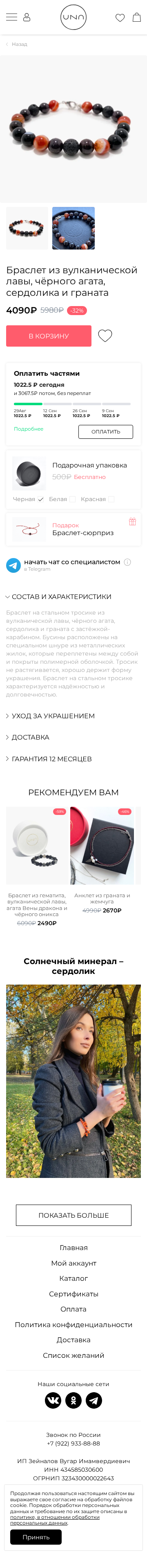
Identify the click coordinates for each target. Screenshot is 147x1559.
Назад (19, 44)
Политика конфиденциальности (74, 1325)
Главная (74, 1248)
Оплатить (105, 432)
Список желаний (74, 1355)
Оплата (73, 1309)
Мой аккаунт (73, 1263)
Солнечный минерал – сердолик (73, 966)
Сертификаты (73, 1294)
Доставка (74, 1340)
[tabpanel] (36, 867)
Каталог (73, 1278)
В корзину (49, 336)
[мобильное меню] (11, 17)
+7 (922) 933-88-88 (73, 1443)
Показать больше (73, 1215)
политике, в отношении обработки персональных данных (55, 1520)
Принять (35, 1537)
